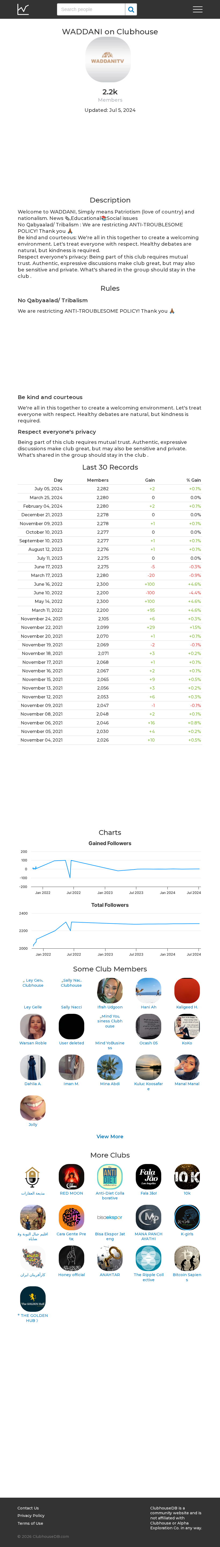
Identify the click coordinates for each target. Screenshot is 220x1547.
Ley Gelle (33, 1007)
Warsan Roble (33, 1043)
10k (187, 1193)
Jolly (33, 1124)
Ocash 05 (149, 1043)
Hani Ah (148, 1007)
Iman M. (71, 1083)
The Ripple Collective (149, 1277)
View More (110, 1137)
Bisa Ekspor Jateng (110, 1237)
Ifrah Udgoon (110, 1007)
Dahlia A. (32, 1083)
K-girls (187, 1234)
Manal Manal (187, 1083)
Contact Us (28, 1508)
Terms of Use (30, 1523)
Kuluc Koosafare (148, 1086)
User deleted (71, 1043)
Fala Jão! (149, 1193)
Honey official (71, 1274)
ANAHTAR (110, 1274)
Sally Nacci (71, 1007)
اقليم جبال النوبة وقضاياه (33, 1237)
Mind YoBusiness (109, 1046)
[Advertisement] (110, 158)
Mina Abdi (110, 1083)
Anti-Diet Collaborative (110, 1196)
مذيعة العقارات (33, 1193)
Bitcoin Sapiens (187, 1277)
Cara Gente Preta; (71, 1237)
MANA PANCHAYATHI (149, 1237)
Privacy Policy (31, 1515)
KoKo (187, 1043)
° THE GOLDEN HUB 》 (33, 1318)
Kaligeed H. (187, 1007)
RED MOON (71, 1193)
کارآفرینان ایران (32, 1274)
